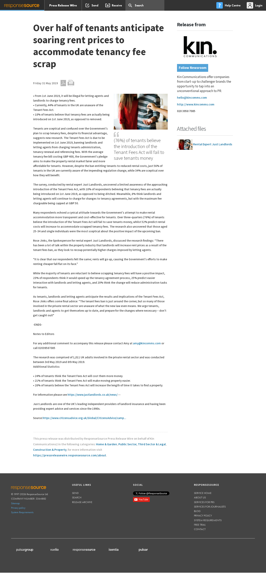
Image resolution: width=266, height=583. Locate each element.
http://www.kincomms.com (195, 105)
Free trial (200, 524)
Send (75, 493)
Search (76, 497)
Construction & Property (49, 450)
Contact (200, 529)
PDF (63, 83)
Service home (202, 493)
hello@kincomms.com (192, 98)
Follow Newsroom (192, 68)
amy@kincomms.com (147, 343)
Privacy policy (18, 507)
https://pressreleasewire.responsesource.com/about (69, 455)
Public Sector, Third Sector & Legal (142, 444)
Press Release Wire (63, 5)
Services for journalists (210, 506)
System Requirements (22, 512)
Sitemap (15, 503)
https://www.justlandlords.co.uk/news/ (93, 395)
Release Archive (82, 502)
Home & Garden (106, 444)
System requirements (208, 520)
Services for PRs (204, 502)
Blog (197, 511)
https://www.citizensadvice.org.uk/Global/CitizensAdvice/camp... (84, 418)
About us (200, 497)
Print (71, 83)
